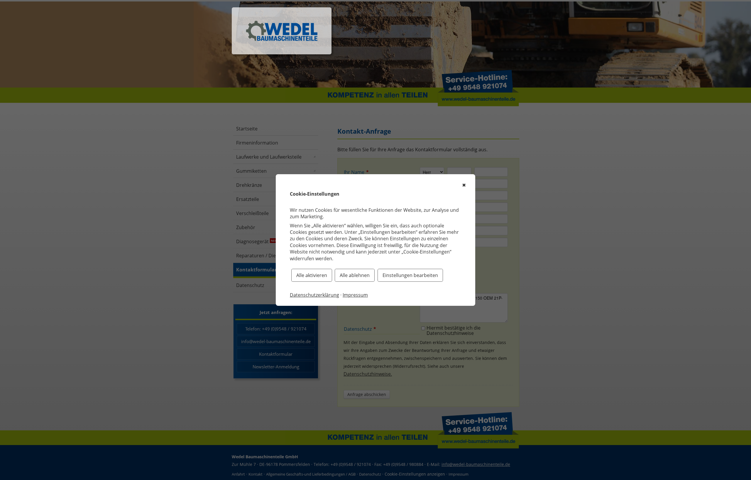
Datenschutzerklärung (314, 295)
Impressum (355, 295)
